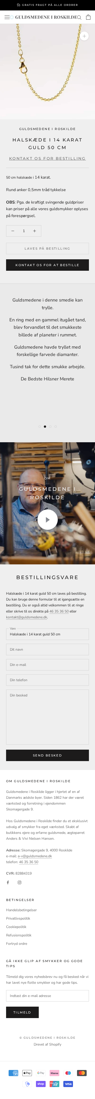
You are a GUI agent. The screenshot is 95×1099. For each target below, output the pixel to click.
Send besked (47, 755)
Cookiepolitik (16, 926)
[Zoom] (84, 35)
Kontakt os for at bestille (47, 265)
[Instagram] (19, 882)
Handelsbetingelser (21, 910)
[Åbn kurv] (88, 17)
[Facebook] (8, 882)
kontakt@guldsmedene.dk (26, 617)
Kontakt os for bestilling (47, 158)
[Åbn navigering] (7, 17)
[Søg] (79, 17)
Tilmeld (22, 1012)
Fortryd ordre (16, 943)
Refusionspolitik (18, 935)
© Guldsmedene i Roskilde (48, 1037)
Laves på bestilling (47, 248)
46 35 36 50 (59, 611)
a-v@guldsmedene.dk (35, 856)
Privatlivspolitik (18, 918)
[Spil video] (47, 519)
